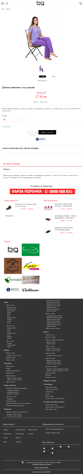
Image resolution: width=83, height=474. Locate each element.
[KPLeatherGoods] (13, 266)
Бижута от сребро (50, 337)
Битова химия (49, 396)
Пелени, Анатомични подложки (15, 405)
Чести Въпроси (21, 429)
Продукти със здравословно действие (16, 388)
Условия (30, 433)
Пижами (9, 319)
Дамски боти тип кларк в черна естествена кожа (25, 205)
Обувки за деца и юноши (53, 328)
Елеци (8, 331)
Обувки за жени (10, 353)
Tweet (54, 76)
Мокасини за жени (52, 307)
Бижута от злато (50, 335)
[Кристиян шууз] (30, 250)
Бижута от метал (50, 353)
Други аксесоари (10, 382)
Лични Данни (32, 429)
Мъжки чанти (10, 373)
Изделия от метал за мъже (54, 355)
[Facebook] (45, 437)
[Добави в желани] (78, 125)
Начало (3, 9)
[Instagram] (49, 437)
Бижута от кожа (50, 346)
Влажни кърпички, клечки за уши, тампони (18, 403)
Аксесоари (7, 363)
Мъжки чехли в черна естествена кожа (64, 229)
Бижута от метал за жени (14, 355)
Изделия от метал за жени (14, 416)
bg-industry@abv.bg (57, 429)
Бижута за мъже (51, 343)
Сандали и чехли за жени (53, 304)
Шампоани (10, 399)
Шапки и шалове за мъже (14, 378)
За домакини (48, 384)
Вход (5, 442)
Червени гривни (10, 357)
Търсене (18, 442)
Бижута (46, 332)
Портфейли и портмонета (13, 370)
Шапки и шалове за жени (14, 379)
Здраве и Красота (10, 385)
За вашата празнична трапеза (54, 402)
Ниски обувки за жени (53, 302)
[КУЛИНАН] (30, 290)
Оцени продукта (42, 80)
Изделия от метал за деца (14, 414)
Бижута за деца (10, 360)
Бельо (8, 323)
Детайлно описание (11, 164)
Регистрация (20, 433)
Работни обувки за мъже (54, 323)
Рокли (9, 314)
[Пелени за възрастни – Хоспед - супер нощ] (48, 207)
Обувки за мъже (50, 313)
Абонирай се (9, 216)
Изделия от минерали (52, 366)
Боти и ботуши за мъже (53, 321)
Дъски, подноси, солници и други (55, 398)
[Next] (38, 208)
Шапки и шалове (10, 375)
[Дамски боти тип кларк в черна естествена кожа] (8, 207)
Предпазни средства (12, 392)
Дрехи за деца (10, 341)
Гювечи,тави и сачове (52, 389)
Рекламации (8, 433)
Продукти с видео (50, 380)
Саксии (48, 394)
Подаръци (7, 409)
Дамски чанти (10, 366)
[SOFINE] (13, 290)
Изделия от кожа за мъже (54, 364)
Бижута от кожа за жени (53, 348)
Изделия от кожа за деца (53, 362)
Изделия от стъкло (51, 377)
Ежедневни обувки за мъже (54, 316)
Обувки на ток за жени (53, 300)
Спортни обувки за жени (53, 305)
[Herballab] (13, 280)
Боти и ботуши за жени (53, 309)
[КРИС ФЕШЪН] (30, 266)
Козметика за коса (11, 396)
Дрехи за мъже (10, 325)
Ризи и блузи (10, 311)
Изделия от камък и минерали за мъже (57, 370)
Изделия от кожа (50, 358)
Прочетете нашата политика (41, 464)
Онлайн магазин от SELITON (41, 472)
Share (43, 76)
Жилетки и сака (11, 307)
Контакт (18, 438)
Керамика (48, 375)
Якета (8, 316)
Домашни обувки (51, 311)
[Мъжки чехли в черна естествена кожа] (48, 231)
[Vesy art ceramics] (30, 280)
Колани (8, 368)
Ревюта (6, 169)
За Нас (6, 438)
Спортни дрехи (11, 317)
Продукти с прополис (13, 394)
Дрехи (8, 9)
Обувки (6, 350)
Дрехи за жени (10, 305)
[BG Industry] (13, 250)
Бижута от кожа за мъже (53, 350)
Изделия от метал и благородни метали (17, 412)
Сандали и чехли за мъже (54, 324)
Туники (9, 312)
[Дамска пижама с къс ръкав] (41, 62)
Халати (9, 321)
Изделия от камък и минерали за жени (57, 369)
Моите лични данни (41, 467)
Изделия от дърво (51, 373)
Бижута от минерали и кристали (54, 340)
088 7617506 (56, 433)
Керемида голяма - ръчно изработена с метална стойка (65, 217)
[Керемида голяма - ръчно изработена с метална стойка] (48, 219)
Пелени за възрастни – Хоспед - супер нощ (64, 205)
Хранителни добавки (13, 390)
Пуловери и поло (12, 309)
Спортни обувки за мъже (54, 319)
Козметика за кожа (11, 401)
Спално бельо (49, 391)
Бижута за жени (51, 342)
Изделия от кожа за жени (54, 360)
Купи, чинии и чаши (51, 387)
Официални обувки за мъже (54, 317)
